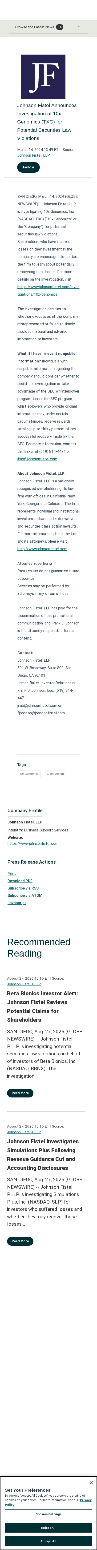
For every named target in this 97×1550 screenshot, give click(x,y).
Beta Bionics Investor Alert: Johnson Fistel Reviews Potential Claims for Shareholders (42, 1006)
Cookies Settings (48, 1514)
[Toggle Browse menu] (79, 26)
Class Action (55, 773)
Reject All (48, 1528)
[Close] (91, 1483)
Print (12, 873)
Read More (20, 1093)
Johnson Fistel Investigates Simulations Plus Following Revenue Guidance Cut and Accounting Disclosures (43, 1154)
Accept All (48, 1541)
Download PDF (20, 881)
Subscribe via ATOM (25, 895)
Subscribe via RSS (23, 888)
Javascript (17, 903)
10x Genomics (29, 773)
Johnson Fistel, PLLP (24, 984)
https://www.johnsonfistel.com (33, 843)
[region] (48, 1513)
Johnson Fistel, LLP (33, 155)
